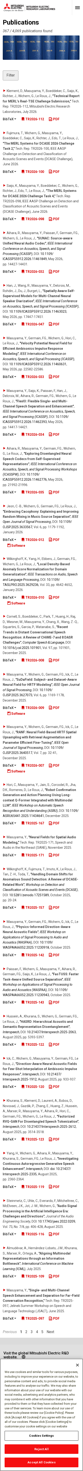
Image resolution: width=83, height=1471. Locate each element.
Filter (10, 75)
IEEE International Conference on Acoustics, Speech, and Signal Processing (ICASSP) (37, 248)
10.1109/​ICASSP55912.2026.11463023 (37, 311)
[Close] (77, 1365)
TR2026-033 (34, 377)
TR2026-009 (34, 708)
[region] (41, 1415)
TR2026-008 (34, 660)
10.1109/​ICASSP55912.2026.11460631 (37, 364)
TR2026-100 (34, 172)
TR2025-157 (34, 907)
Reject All (41, 1449)
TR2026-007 (34, 765)
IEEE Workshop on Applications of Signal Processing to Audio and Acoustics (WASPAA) (35, 937)
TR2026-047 (34, 324)
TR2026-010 (34, 597)
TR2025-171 (34, 855)
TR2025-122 (34, 1044)
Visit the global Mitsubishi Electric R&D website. (36, 1355)
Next (50, 1332)
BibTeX (8, 119)
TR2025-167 (34, 823)
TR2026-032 (34, 271)
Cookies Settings (41, 1435)
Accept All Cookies (41, 1462)
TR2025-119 (34, 1187)
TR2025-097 (34, 1318)
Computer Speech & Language (43, 642)
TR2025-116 (34, 1234)
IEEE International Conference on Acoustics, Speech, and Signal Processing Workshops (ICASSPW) (40, 469)
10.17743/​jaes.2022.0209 (56, 1221)
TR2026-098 (34, 219)
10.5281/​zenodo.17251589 (29, 895)
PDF (55, 119)
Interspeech (11, 1032)
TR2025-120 (34, 1087)
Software (18, 545)
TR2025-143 (34, 1002)
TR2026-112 (34, 119)
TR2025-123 (34, 1139)
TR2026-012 (34, 540)
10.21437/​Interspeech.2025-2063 (51, 1032)
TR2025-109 (34, 1276)
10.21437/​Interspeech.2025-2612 (51, 1126)
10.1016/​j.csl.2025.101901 (22, 648)
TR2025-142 (34, 955)
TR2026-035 (34, 492)
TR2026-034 (34, 434)
